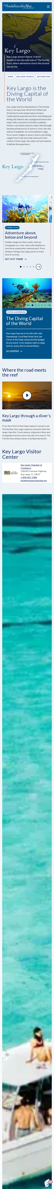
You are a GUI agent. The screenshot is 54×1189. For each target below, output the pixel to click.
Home (10, 77)
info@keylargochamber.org (34, 480)
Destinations (43, 77)
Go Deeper (12, 351)
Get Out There (14, 259)
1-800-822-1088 (29, 477)
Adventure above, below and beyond (21, 235)
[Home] (18, 6)
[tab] (20, 267)
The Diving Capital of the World (24, 321)
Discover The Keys (25, 77)
